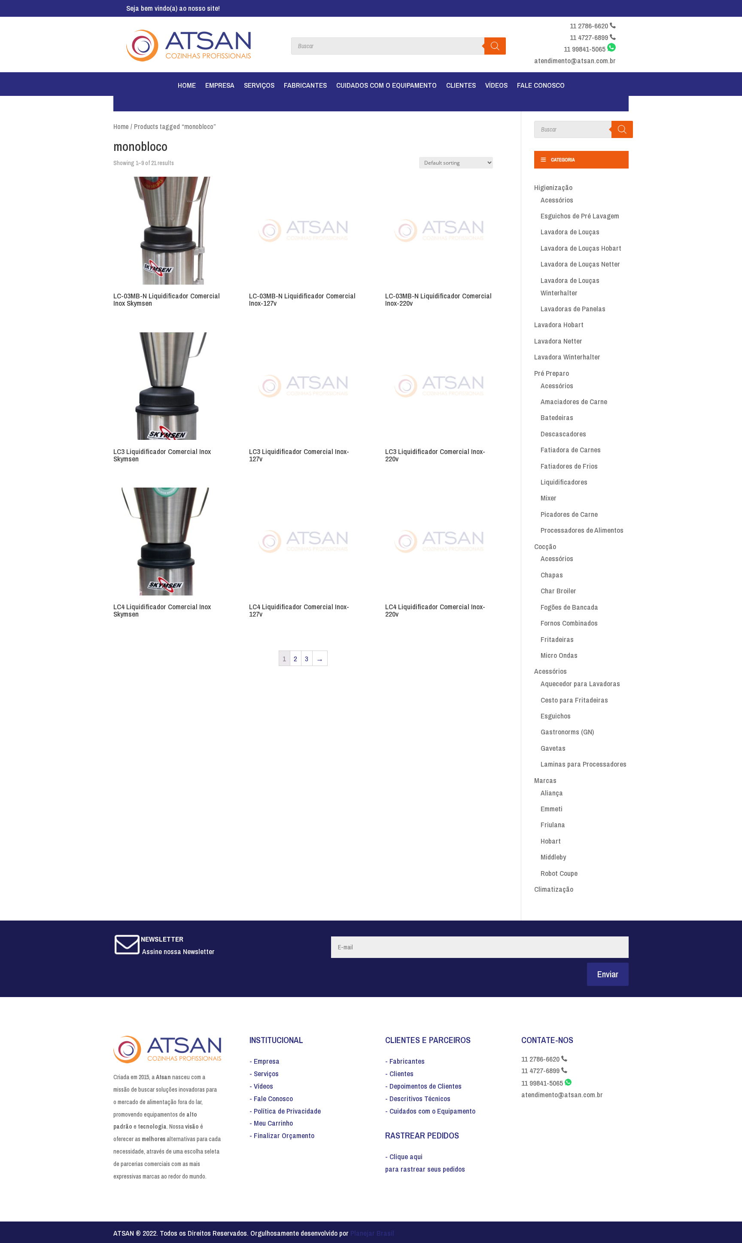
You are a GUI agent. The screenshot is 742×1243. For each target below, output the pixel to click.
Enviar (607, 974)
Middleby (553, 857)
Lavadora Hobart (559, 324)
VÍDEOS (496, 86)
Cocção (545, 546)
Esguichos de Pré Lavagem (580, 216)
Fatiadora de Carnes (571, 449)
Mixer (548, 498)
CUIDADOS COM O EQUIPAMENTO (386, 86)
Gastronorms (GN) (567, 732)
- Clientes (399, 1073)
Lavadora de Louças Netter (580, 264)
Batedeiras (557, 417)
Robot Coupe (559, 873)
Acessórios (557, 200)
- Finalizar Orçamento (281, 1135)
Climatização (553, 889)
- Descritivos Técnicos (417, 1098)
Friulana (553, 824)
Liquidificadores (564, 482)
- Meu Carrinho (271, 1123)
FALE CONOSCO (541, 86)
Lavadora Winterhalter (567, 357)
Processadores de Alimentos (582, 530)
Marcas (545, 780)
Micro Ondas (559, 655)
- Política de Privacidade (285, 1111)
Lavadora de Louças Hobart (581, 248)
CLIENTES (461, 86)
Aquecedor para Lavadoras (580, 683)
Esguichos (556, 716)
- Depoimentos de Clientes (423, 1086)
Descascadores (563, 434)
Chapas (552, 575)
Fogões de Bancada (569, 607)
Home (121, 126)
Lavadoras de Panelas (573, 308)
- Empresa (264, 1061)
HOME (187, 86)
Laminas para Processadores (583, 764)
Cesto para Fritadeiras (574, 700)
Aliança (552, 793)
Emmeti (552, 808)
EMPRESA (219, 86)
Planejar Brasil (372, 1233)
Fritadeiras (557, 639)
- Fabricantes (405, 1061)
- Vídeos (261, 1086)
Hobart (551, 841)
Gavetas (553, 748)
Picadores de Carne (569, 514)
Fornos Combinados (569, 623)
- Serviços (264, 1073)
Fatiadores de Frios (569, 466)
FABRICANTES (305, 86)
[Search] (622, 129)
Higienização (553, 187)
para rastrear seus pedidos (425, 1169)
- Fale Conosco (271, 1098)
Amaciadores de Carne (574, 401)
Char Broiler (558, 590)
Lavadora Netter (558, 341)
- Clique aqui (404, 1156)
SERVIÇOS (259, 86)
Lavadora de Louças (570, 231)
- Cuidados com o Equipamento (430, 1111)
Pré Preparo (551, 373)
